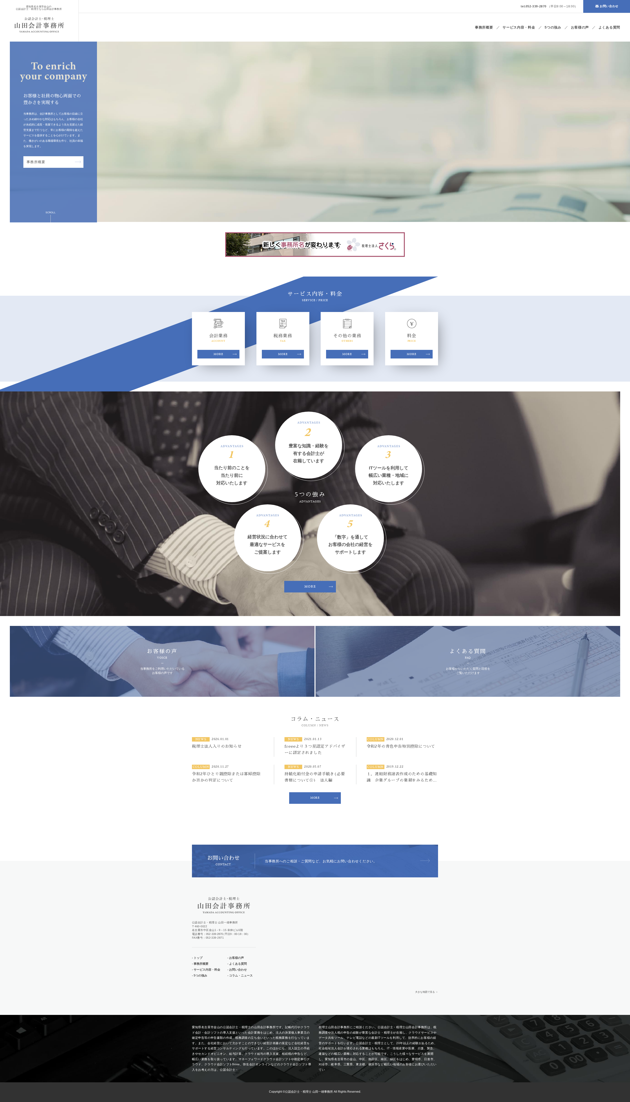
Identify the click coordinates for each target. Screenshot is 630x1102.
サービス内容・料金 (519, 27)
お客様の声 (580, 27)
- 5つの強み (199, 975)
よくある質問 (609, 27)
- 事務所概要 (200, 963)
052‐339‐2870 (214, 933)
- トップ (197, 958)
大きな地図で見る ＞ (426, 992)
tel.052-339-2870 (534, 6)
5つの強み (553, 27)
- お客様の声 (235, 958)
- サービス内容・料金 (206, 969)
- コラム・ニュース (240, 975)
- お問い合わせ (237, 969)
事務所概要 (484, 27)
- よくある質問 (237, 963)
